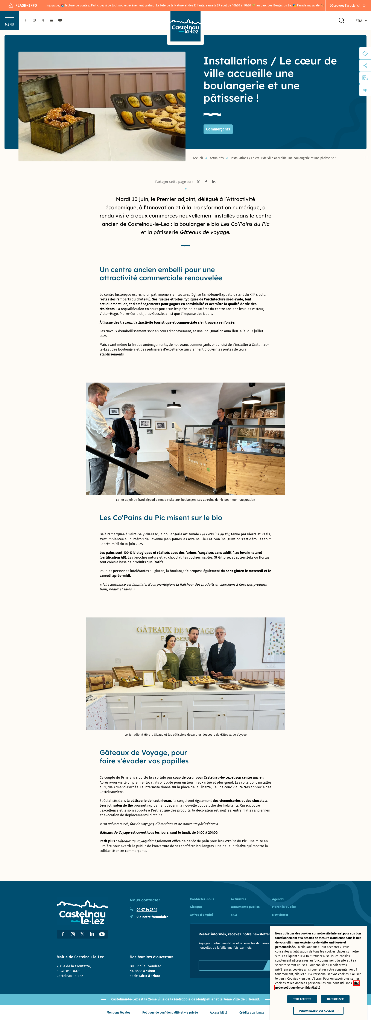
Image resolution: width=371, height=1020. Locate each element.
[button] (9, 20)
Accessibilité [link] (218, 1012)
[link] (348, 5)
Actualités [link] (217, 158)
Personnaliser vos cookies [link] (317, 1010)
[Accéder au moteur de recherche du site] (341, 20)
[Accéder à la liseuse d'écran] (365, 78)
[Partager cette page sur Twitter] (198, 182)
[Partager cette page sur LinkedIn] (214, 182)
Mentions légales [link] (118, 1012)
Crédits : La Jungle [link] (251, 1012)
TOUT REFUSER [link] (335, 999)
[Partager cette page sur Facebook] (206, 182)
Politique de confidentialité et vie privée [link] (170, 1012)
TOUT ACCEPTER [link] (302, 999)
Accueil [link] (198, 158)
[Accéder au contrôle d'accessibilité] (365, 90)
